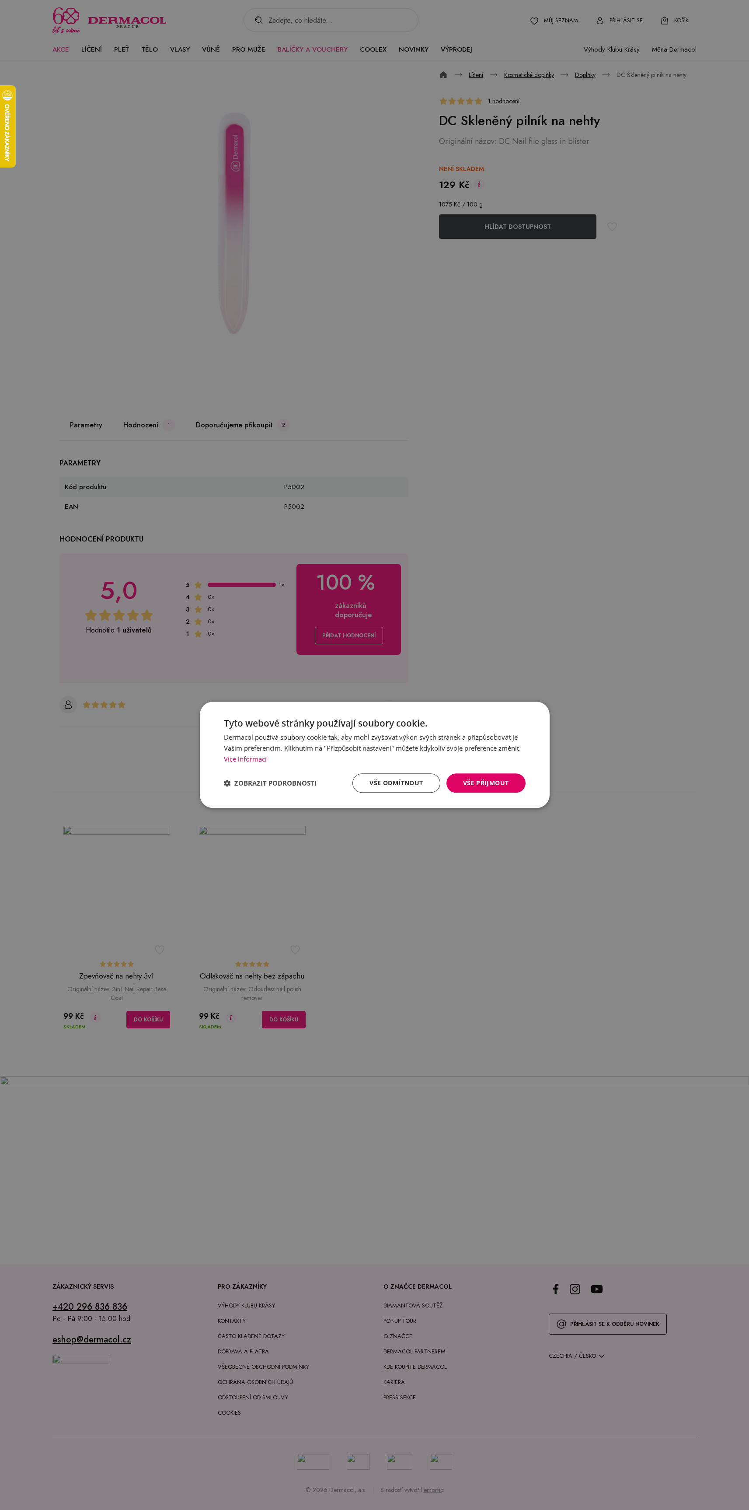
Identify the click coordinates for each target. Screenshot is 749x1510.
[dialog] (375, 755)
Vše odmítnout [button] (396, 783)
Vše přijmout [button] (486, 783)
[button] (270, 783)
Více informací (245, 759)
